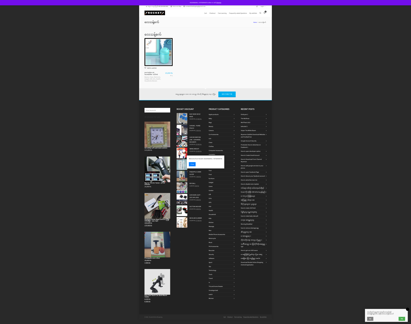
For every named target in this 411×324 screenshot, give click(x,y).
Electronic (157, 77)
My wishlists (263, 317)
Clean (151, 77)
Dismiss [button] (218, 3)
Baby (210, 119)
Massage (211, 226)
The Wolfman (245, 119)
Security (211, 254)
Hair (210, 206)
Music (210, 242)
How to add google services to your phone (252, 167)
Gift (151, 79)
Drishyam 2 (244, 114)
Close (192, 164)
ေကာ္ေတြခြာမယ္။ (248, 196)
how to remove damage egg (250, 228)
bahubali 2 (244, 126)
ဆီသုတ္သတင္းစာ (246, 232)
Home (255, 22)
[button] (150, 68)
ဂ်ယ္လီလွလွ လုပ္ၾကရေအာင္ (249, 212)
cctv (210, 139)
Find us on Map (177, 6)
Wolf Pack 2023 (245, 122)
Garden (211, 190)
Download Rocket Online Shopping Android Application (252, 263)
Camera (211, 130)
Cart (224, 317)
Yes (402, 319)
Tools (210, 274)
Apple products (214, 114)
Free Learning (238, 317)
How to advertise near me (249, 180)
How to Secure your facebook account (253, 176)
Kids (210, 218)
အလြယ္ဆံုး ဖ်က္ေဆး (248, 200)
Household (148, 81)
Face (210, 170)
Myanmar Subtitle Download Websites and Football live (253, 135)
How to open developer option (251, 151)
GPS (210, 202)
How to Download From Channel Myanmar (251, 160)
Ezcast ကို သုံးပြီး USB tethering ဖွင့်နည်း (253, 192)
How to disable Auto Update (250, 184)
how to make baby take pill (249, 216)
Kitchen (211, 222)
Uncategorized (213, 290)
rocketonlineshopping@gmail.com (196, 6)
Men (210, 230)
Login (262, 6)
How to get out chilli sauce (249, 250)
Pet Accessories (213, 246)
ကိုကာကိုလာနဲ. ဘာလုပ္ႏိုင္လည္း (251, 240)
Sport (210, 262)
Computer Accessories (216, 150)
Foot (210, 174)
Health (158, 79)
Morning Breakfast (246, 224)
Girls (154, 79)
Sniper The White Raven (248, 130)
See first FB (227, 94)
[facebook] (257, 6)
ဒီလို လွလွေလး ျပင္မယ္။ (248, 204)
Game (210, 186)
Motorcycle (212, 238)
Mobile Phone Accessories (217, 234)
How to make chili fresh (248, 208)
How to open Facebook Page (250, 172)
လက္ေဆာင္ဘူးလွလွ (247, 220)
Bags (210, 122)
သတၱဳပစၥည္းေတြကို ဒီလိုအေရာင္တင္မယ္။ (253, 245)
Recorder (211, 250)
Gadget (146, 79)
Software (211, 258)
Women (154, 81)
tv (209, 282)
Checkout (230, 317)
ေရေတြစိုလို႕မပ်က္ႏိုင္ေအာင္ (251, 254)
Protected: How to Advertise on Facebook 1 (251, 146)
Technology (212, 270)
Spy (210, 266)
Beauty (146, 77)
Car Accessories (213, 134)
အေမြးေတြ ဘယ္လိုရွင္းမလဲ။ (250, 258)
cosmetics (212, 154)
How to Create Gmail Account (250, 155)
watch (211, 294)
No (370, 319)
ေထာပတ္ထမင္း (246, 236)
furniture (211, 179)
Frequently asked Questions (250, 317)
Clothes (211, 146)
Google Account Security (248, 141)
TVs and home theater (216, 286)
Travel (211, 278)
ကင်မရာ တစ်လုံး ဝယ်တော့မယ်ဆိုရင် (252, 188)
